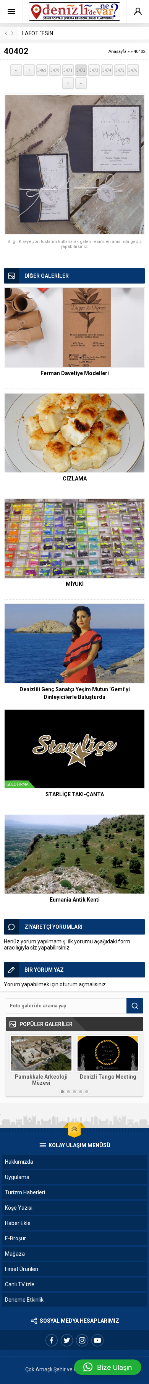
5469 (42, 70)
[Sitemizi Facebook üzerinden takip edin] (51, 1340)
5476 (133, 70)
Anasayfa (117, 51)
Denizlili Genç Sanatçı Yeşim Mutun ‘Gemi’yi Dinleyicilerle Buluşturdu (74, 693)
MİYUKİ (75, 584)
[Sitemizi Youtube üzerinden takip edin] (97, 1340)
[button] (107, 1367)
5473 (94, 70)
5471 (68, 70)
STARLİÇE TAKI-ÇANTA (74, 794)
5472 (81, 70)
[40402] (74, 164)
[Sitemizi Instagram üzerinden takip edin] (82, 1340)
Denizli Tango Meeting (108, 1077)
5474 (107, 70)
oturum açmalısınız (83, 984)
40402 (139, 51)
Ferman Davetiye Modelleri (74, 373)
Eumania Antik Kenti (75, 900)
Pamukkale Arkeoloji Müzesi (41, 1080)
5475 (120, 70)
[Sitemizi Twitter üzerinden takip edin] (67, 1340)
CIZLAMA (75, 479)
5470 (55, 70)
